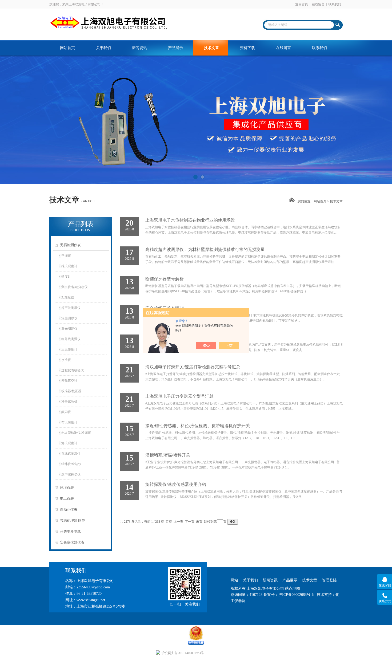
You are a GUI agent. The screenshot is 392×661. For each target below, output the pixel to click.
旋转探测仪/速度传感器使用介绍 (175, 484)
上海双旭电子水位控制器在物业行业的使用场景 (190, 220)
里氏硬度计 (69, 349)
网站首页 (67, 48)
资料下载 (247, 48)
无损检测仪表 (70, 245)
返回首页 (301, 4)
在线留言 (318, 4)
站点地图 (292, 589)
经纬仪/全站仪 (71, 464)
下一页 (189, 522)
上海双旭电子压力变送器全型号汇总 (179, 396)
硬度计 (66, 276)
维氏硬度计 (69, 266)
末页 (199, 522)
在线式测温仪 (71, 453)
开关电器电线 (70, 531)
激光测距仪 (69, 328)
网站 (234, 580)
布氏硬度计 (69, 422)
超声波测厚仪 (71, 308)
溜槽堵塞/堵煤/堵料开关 (167, 455)
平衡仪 (66, 256)
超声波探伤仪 (71, 474)
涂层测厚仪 (69, 318)
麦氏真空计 (69, 381)
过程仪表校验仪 (72, 370)
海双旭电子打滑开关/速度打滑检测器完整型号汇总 (192, 367)
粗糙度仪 (67, 297)
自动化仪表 (68, 509)
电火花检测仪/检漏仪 (76, 433)
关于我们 (103, 48)
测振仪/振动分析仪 (74, 287)
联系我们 (334, 4)
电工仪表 (67, 499)
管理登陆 (329, 580)
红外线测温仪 (71, 339)
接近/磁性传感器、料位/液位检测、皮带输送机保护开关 (197, 425)
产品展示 (175, 48)
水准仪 (66, 360)
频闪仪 (66, 412)
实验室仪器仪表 (72, 542)
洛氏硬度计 (69, 443)
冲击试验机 (69, 401)
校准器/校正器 (71, 391)
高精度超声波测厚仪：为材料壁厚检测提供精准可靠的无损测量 (205, 249)
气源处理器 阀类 (72, 520)
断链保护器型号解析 (164, 279)
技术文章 (211, 48)
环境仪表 (67, 488)
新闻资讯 (139, 48)
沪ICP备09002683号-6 (296, 595)
